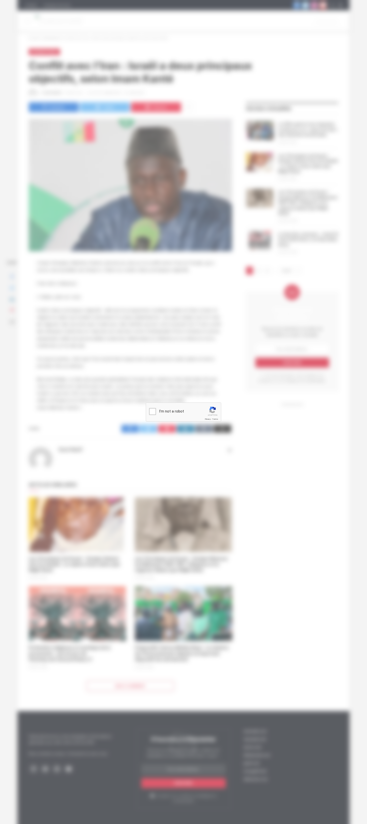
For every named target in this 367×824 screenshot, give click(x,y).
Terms (215, 419)
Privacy (208, 419)
